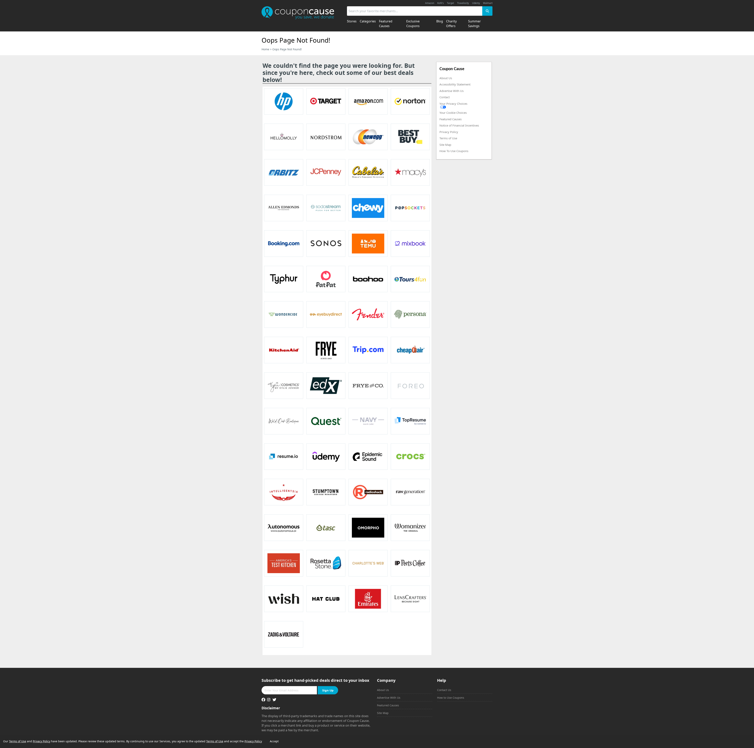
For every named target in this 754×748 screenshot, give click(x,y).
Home (265, 49)
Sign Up (328, 690)
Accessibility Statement (454, 84)
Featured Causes (450, 119)
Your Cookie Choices (453, 113)
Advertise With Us (451, 91)
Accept (274, 741)
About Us (445, 78)
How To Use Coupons (453, 151)
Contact (444, 97)
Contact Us (444, 690)
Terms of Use (448, 138)
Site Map (445, 145)
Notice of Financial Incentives (459, 125)
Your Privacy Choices (453, 104)
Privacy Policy (448, 132)
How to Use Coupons (450, 697)
